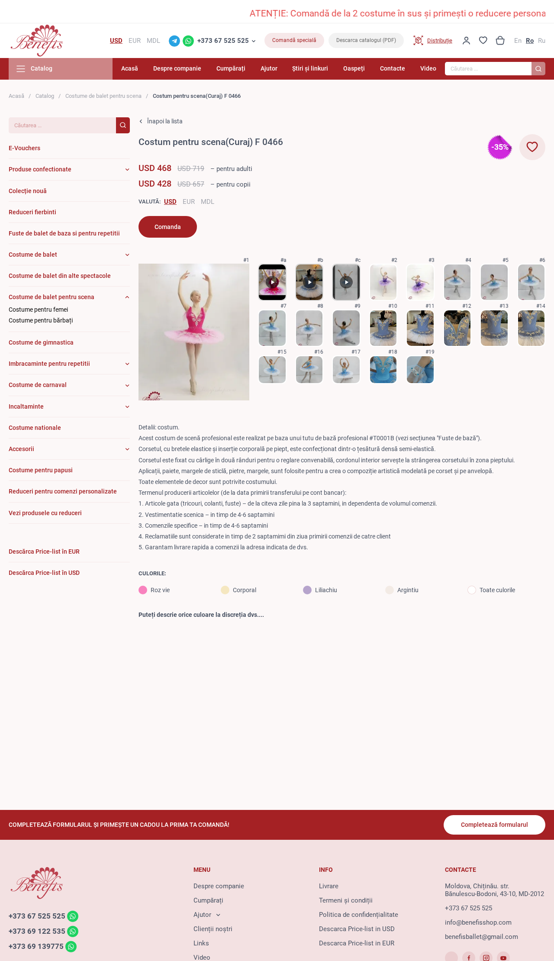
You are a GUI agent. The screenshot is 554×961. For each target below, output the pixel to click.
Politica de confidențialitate (358, 915)
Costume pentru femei (38, 309)
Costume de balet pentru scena (103, 96)
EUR (189, 202)
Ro (530, 41)
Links (201, 943)
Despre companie (177, 68)
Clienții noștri (212, 929)
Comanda (168, 226)
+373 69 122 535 (37, 931)
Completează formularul (494, 824)
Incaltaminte (26, 406)
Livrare (328, 886)
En (518, 41)
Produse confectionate (40, 169)
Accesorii (21, 448)
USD (170, 202)
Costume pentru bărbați (41, 320)
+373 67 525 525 (223, 41)
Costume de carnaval (38, 384)
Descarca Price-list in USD (357, 929)
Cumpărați (230, 68)
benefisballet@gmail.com (481, 937)
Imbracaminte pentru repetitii (49, 363)
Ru (541, 41)
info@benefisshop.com (478, 922)
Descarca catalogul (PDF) (366, 40)
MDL (207, 202)
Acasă (129, 68)
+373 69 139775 (36, 946)
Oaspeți (354, 68)
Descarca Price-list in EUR (356, 943)
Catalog (44, 96)
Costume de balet (33, 254)
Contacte (392, 68)
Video (428, 68)
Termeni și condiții (346, 900)
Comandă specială (294, 40)
